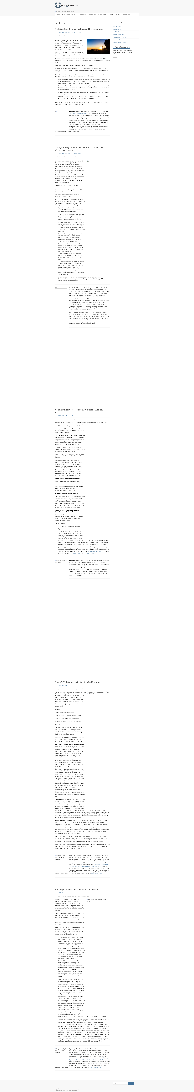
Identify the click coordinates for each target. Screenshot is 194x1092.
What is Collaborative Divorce (75, 32)
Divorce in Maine (102, 14)
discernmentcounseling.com (95, 551)
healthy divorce (69, 35)
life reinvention (79, 896)
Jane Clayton (75, 156)
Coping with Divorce (115, 14)
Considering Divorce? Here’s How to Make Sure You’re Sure (80, 410)
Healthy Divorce (117, 29)
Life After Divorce (61, 893)
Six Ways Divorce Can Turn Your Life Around (76, 889)
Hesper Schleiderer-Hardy (78, 35)
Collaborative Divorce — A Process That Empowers (79, 29)
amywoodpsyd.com (96, 873)
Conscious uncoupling (61, 35)
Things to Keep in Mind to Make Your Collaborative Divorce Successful (79, 148)
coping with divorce (65, 896)
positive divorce (85, 896)
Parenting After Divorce (119, 34)
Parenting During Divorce (119, 37)
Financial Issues (117, 26)
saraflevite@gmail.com (75, 553)
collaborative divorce (61, 419)
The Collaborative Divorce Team (87, 14)
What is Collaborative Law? (69, 14)
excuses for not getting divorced (76, 688)
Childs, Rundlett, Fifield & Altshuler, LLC (79, 113)
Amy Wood (59, 688)
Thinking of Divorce (62, 32)
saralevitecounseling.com (91, 553)
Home (58, 14)
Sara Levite (84, 419)
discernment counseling (70, 419)
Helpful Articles (126, 14)
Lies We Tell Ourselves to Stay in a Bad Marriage (78, 682)
